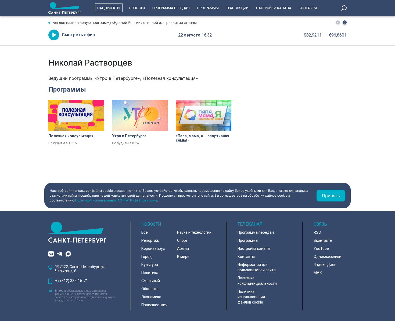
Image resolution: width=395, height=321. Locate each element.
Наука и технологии (194, 232)
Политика (149, 272)
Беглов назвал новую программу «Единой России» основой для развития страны (125, 22)
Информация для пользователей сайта (257, 267)
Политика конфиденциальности (257, 281)
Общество (150, 289)
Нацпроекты (108, 8)
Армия (183, 248)
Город (146, 256)
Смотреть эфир (78, 34)
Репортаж (150, 240)
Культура (149, 264)
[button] (345, 22)
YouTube (321, 248)
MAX (318, 272)
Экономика (151, 297)
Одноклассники (327, 256)
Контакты (308, 8)
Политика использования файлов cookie (251, 296)
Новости (137, 8)
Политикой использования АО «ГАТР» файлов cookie (116, 200)
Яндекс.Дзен (325, 264)
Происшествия (154, 305)
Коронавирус (153, 248)
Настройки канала (273, 8)
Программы (208, 8)
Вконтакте (323, 240)
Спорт (182, 240)
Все (144, 232)
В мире (183, 256)
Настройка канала (254, 248)
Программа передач (171, 8)
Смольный (150, 281)
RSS (317, 232)
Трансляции (237, 8)
